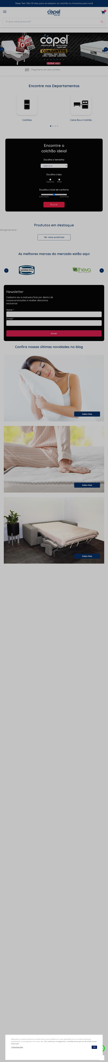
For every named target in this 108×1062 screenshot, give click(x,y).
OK (94, 1047)
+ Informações (17, 1047)
